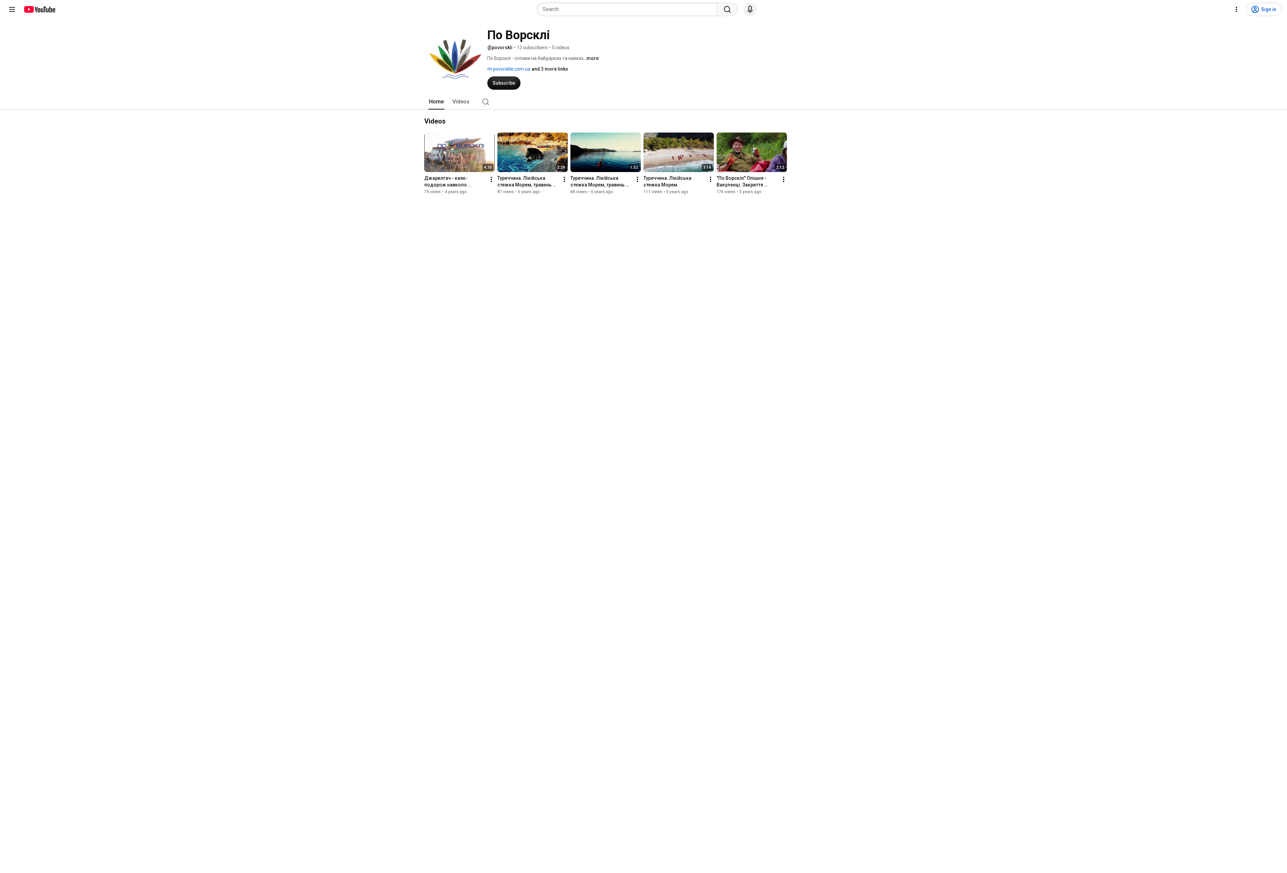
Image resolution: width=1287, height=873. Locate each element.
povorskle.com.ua (511, 69)
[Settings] (1236, 9)
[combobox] (629, 9)
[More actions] (491, 179)
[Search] (727, 9)
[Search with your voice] (750, 9)
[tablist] (643, 102)
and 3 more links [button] (550, 69)
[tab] (436, 102)
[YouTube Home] (39, 9)
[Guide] (12, 9)
